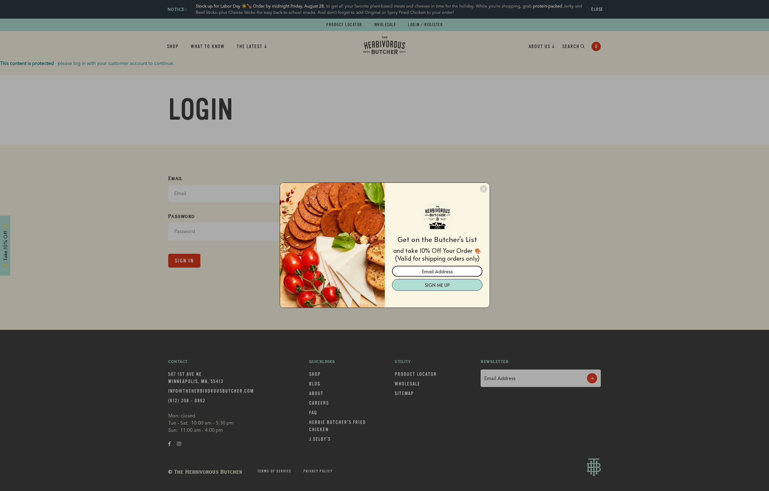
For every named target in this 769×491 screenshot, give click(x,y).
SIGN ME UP (437, 284)
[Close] (483, 188)
